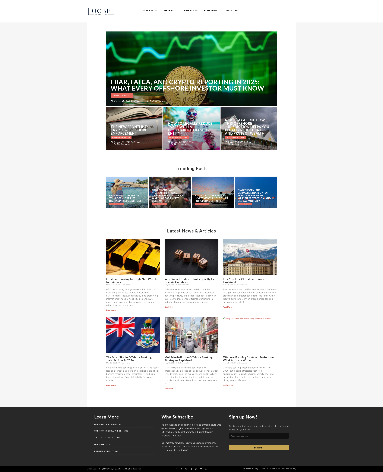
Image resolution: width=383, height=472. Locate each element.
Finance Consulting (106, 379)
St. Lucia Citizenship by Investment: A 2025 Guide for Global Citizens (212, 126)
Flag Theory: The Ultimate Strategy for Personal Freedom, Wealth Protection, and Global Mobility (254, 124)
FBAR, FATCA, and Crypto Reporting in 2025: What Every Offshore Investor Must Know (187, 13)
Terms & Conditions (270, 397)
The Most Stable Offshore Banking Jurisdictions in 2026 (129, 287)
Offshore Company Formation (112, 359)
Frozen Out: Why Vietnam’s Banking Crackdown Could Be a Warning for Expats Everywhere (168, 124)
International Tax (122, 24)
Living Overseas (116, 132)
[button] (191, 401)
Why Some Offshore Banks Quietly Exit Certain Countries (191, 209)
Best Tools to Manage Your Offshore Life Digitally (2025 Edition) (125, 126)
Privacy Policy (289, 397)
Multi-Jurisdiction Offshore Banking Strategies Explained (189, 287)
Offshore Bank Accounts (109, 352)
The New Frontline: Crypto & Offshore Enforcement (129, 58)
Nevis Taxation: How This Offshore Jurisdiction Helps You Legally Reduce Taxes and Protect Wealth (247, 55)
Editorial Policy (250, 397)
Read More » (111, 238)
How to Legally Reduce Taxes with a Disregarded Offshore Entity (190, 56)
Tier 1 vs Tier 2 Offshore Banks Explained (243, 209)
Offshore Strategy (105, 373)
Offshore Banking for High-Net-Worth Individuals (131, 209)
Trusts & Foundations (107, 366)
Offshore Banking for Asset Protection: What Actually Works (249, 287)
